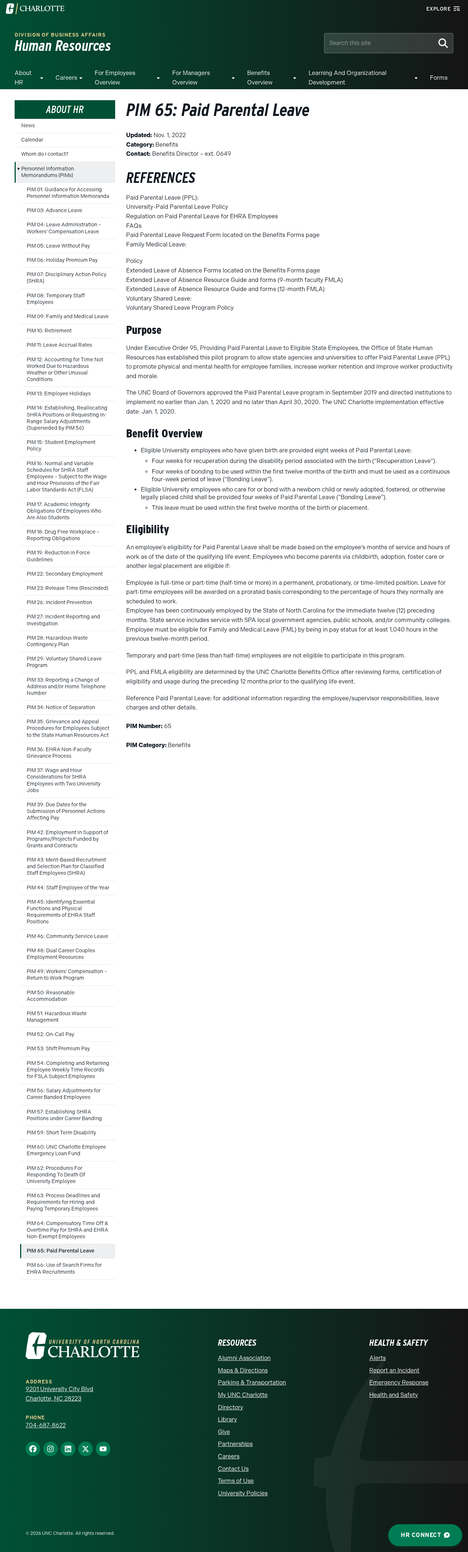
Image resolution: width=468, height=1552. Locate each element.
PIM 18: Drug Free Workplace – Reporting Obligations (63, 535)
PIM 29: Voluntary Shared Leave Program (64, 662)
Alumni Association (244, 1358)
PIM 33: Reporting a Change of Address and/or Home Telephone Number (66, 686)
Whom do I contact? (44, 154)
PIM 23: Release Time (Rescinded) (67, 588)
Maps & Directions (243, 1370)
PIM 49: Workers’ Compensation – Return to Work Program (67, 974)
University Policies (243, 1493)
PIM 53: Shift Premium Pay (58, 1049)
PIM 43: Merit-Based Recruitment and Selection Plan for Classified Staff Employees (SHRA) (66, 866)
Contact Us (233, 1468)
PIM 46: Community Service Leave (67, 936)
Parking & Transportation (252, 1382)
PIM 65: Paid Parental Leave (60, 1251)
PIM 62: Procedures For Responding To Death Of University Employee (56, 1174)
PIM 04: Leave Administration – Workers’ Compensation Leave (64, 228)
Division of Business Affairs (60, 35)
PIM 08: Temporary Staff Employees (56, 299)
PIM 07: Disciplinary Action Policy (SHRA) (66, 277)
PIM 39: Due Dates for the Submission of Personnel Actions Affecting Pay (66, 811)
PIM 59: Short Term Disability (61, 1133)
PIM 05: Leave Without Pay (58, 246)
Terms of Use (236, 1480)
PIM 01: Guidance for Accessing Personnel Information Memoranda (68, 193)
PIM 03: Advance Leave (54, 210)
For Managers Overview (191, 77)
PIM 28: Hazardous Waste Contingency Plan (57, 641)
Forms (439, 77)
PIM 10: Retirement (49, 331)
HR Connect (421, 1535)
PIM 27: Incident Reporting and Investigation (63, 620)
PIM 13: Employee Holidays (59, 394)
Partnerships (235, 1443)
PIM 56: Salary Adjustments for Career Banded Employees (64, 1094)
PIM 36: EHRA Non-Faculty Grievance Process (59, 752)
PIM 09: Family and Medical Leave (68, 316)
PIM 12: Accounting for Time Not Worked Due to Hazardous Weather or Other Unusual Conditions (65, 370)
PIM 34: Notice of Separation (61, 707)
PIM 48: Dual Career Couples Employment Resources (61, 954)
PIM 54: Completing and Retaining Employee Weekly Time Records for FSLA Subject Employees (68, 1070)
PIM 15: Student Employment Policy (61, 445)
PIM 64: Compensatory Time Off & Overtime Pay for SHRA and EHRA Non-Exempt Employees (67, 1230)
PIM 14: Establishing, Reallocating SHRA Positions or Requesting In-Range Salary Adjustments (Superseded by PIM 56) (67, 418)
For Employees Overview (115, 77)
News (28, 126)
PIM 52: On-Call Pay (50, 1034)
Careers (66, 77)
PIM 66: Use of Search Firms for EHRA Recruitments (64, 1268)
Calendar (32, 140)
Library (227, 1419)
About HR (23, 77)
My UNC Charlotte (243, 1394)
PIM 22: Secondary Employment (65, 574)
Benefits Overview (259, 77)
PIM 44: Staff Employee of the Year (68, 888)
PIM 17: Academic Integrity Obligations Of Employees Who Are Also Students (64, 511)
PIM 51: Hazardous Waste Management (57, 1016)
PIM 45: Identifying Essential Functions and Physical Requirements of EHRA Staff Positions (61, 912)
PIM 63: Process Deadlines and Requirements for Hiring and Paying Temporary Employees (63, 1202)
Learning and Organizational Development (347, 77)
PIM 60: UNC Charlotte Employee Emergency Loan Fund (66, 1150)
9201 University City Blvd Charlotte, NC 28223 (59, 1394)
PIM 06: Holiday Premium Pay (62, 260)
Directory (230, 1407)
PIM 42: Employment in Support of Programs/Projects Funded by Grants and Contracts (67, 839)
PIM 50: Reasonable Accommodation (51, 996)
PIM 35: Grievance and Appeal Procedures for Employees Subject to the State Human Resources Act (68, 728)
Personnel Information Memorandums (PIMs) (47, 172)
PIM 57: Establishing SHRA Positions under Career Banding (64, 1115)
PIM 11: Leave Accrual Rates (59, 345)
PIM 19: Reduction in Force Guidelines (58, 556)
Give (224, 1431)
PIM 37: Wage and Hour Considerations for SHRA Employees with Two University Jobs (64, 780)
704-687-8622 (46, 1425)
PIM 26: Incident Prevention (59, 602)
